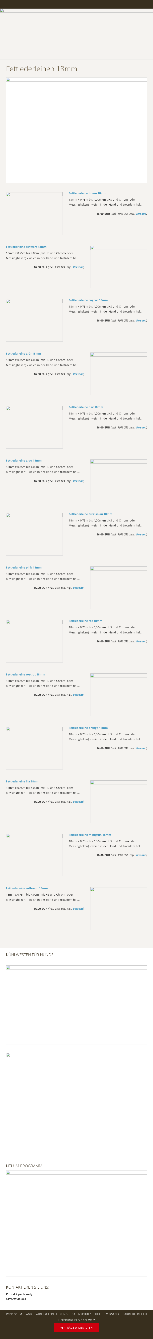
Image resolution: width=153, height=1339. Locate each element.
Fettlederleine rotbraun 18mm (27, 888)
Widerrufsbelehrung (52, 1314)
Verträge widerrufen (76, 1327)
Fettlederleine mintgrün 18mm (90, 835)
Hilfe (98, 1314)
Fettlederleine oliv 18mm (86, 407)
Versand (141, 214)
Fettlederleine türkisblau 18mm (90, 514)
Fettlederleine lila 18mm (22, 781)
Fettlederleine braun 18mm (87, 193)
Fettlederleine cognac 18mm (88, 300)
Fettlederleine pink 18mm (24, 567)
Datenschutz (81, 1314)
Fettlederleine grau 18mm (24, 460)
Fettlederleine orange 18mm (88, 728)
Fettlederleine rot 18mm (85, 621)
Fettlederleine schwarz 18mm (26, 247)
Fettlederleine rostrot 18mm (25, 674)
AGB (29, 1314)
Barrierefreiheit (135, 1314)
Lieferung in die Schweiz (76, 1320)
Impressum (14, 1314)
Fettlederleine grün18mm (23, 353)
